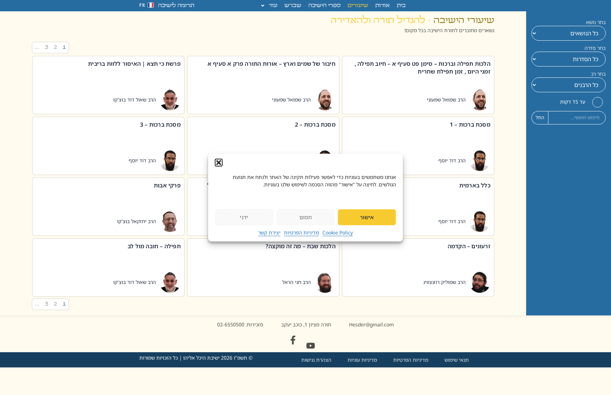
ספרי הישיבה (324, 5)
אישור (367, 217)
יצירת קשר (269, 232)
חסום (305, 217)
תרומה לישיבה (176, 5)
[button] (218, 162)
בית (401, 5)
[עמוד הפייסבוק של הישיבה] (293, 340)
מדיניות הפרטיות (301, 232)
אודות (382, 5)
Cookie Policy (337, 232)
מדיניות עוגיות (362, 359)
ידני (244, 217)
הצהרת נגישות (316, 359)
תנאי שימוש (456, 359)
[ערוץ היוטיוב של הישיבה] (310, 345)
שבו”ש (292, 5)
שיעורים (358, 5)
